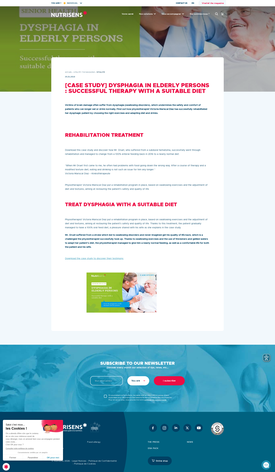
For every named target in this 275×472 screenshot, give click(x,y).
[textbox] (138, 380)
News (190, 441)
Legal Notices (79, 461)
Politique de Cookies (85, 463)
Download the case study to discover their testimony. (94, 258)
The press (153, 441)
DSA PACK (153, 448)
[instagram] (164, 428)
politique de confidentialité (155, 400)
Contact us (181, 3)
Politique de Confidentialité (103, 461)
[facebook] (153, 428)
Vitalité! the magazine (213, 3)
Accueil (68, 72)
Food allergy (93, 442)
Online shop (162, 461)
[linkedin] (176, 428)
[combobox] (138, 380)
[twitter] (187, 427)
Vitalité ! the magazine (84, 72)
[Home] (69, 14)
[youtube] (199, 428)
